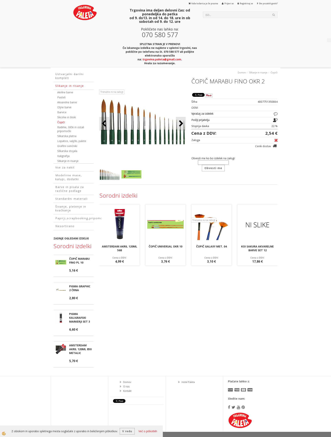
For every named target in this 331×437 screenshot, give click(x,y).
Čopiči (61, 122)
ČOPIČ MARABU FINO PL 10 (79, 260)
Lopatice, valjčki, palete (71, 141)
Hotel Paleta (188, 382)
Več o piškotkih (147, 431)
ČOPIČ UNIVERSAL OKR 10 (165, 246)
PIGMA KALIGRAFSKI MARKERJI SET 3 (79, 317)
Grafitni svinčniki (67, 146)
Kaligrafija (63, 156)
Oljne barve (64, 107)
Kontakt (127, 391)
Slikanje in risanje (68, 161)
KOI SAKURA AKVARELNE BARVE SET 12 (257, 248)
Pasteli (61, 97)
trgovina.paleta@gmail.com (162, 59)
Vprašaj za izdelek (202, 113)
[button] (181, 124)
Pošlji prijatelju (200, 120)
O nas (126, 386)
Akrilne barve (65, 92)
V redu (127, 431)
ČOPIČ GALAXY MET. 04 (211, 246)
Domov (242, 72)
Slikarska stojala (67, 151)
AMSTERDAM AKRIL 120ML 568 (119, 248)
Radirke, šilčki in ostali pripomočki (70, 129)
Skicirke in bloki (66, 117)
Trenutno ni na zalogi (111, 92)
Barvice (61, 112)
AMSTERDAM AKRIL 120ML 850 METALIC (80, 349)
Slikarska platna (66, 136)
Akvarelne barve (67, 102)
